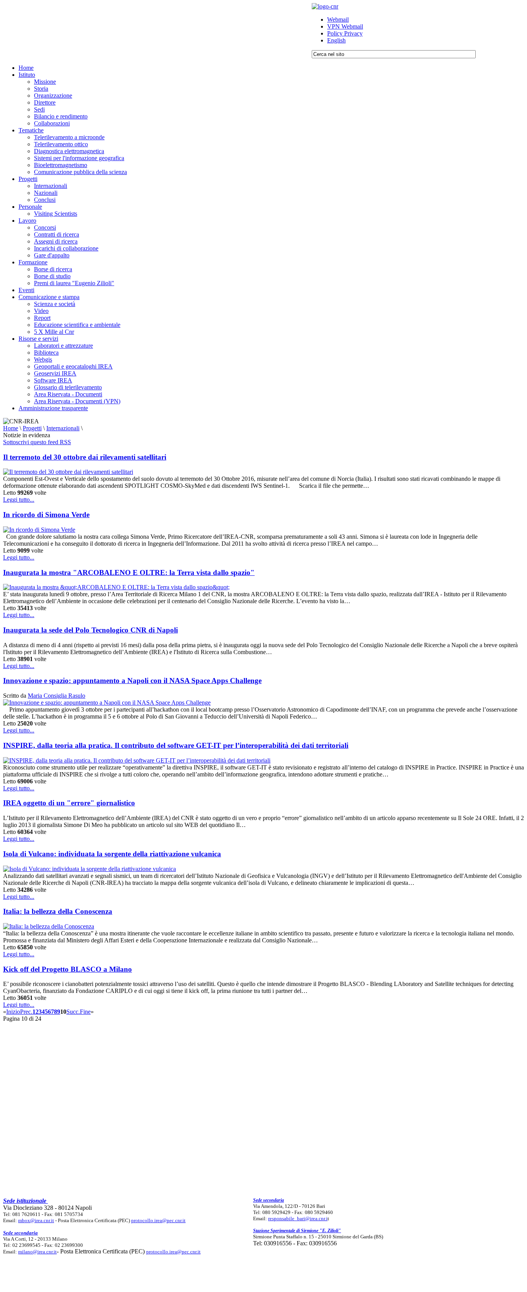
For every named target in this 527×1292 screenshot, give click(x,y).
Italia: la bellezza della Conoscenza (57, 911)
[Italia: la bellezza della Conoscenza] (48, 926)
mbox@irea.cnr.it (36, 1220)
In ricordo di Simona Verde (46, 515)
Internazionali (62, 428)
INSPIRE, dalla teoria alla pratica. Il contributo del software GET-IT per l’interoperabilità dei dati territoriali (175, 745)
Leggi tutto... (18, 499)
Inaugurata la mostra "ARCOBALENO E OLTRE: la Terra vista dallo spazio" (129, 572)
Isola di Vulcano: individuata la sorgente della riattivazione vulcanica (112, 854)
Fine (85, 1011)
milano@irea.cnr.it (37, 1252)
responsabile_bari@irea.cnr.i (298, 1218)
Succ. (73, 1011)
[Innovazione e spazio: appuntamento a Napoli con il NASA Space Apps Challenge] (107, 702)
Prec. (26, 1011)
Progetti (32, 428)
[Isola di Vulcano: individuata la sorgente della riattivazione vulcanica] (89, 869)
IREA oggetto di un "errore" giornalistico (69, 803)
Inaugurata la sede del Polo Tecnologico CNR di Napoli (90, 630)
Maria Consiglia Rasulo (56, 695)
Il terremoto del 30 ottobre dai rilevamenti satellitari (84, 457)
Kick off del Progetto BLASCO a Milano (67, 969)
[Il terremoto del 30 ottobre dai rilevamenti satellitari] (68, 471)
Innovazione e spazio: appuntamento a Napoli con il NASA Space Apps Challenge (132, 680)
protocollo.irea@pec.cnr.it (158, 1220)
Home (10, 428)
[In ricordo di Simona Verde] (39, 529)
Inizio (13, 1011)
